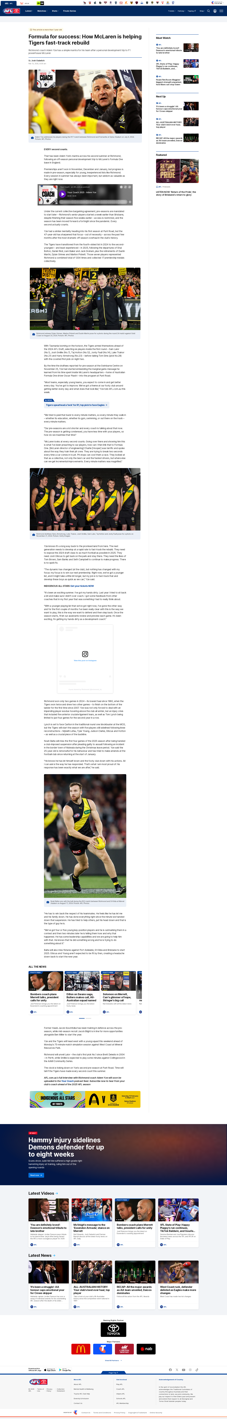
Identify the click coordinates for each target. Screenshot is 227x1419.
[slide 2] (88, 1018)
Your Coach (67, 1081)
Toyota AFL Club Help (82, 1394)
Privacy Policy (49, 1390)
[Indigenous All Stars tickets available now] (85, 1099)
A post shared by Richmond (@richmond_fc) (85, 689)
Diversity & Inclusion (81, 1398)
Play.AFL (119, 1384)
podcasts (166, 187)
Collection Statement (61, 1390)
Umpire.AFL (120, 1394)
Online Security (156, 1412)
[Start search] (208, 11)
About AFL (77, 1384)
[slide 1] (82, 1018)
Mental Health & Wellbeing (83, 1389)
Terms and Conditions (102, 1412)
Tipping (191, 11)
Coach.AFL (120, 1389)
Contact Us (78, 1403)
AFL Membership (122, 1403)
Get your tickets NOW (82, 586)
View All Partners (112, 1360)
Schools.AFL (121, 1398)
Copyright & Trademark (137, 1412)
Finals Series (69, 11)
